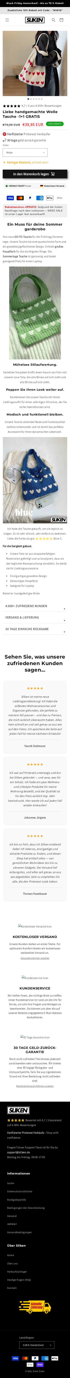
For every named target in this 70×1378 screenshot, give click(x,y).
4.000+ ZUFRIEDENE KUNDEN (35, 607)
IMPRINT (12, 1224)
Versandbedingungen (19, 1232)
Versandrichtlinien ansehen (35, 958)
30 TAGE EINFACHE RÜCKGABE (35, 630)
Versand (12, 1216)
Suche (10, 1183)
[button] (7, 20)
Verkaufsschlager (17, 1271)
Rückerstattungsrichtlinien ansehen (34, 1086)
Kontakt (12, 1288)
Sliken (35, 1371)
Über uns (12, 1263)
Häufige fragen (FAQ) (19, 1279)
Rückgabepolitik (16, 1199)
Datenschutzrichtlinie (19, 1191)
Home (10, 1255)
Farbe (5, 145)
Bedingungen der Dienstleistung (26, 1207)
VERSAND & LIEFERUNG (35, 618)
